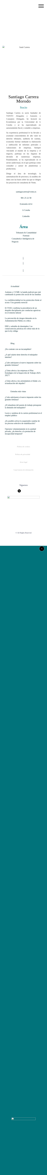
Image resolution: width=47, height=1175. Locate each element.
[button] (41, 6)
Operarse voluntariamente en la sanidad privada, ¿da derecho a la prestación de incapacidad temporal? (20, 431)
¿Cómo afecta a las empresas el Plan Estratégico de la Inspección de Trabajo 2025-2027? (23, 372)
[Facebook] (16, 1141)
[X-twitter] (23, 1141)
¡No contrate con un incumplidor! (18, 349)
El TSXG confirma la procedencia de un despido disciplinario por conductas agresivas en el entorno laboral (22, 310)
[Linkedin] (31, 1141)
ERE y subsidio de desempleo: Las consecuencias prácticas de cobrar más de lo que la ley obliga (22, 328)
